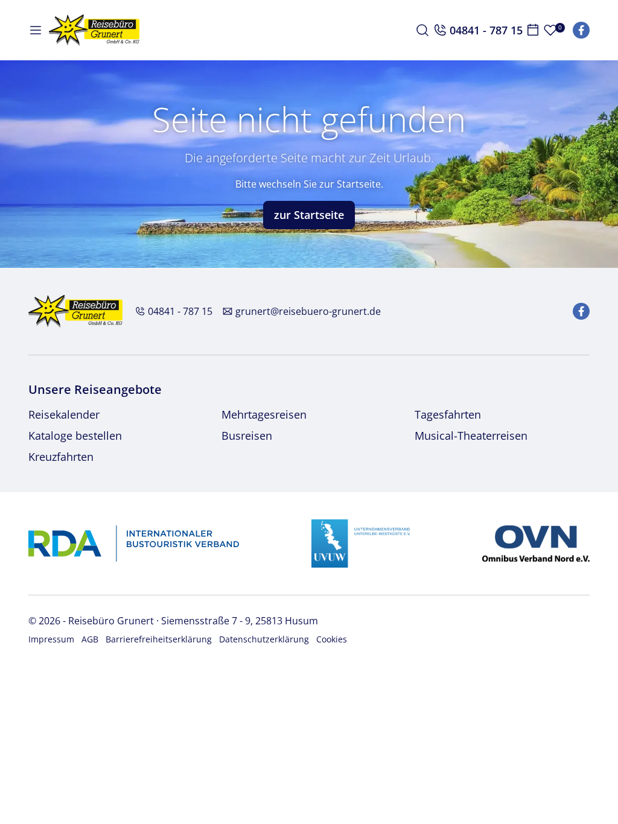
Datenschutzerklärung (264, 639)
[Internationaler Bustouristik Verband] (133, 542)
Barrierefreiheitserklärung (159, 639)
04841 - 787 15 (180, 311)
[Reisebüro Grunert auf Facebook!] (581, 30)
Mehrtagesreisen (264, 414)
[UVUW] (360, 542)
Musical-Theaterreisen (471, 435)
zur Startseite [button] (309, 215)
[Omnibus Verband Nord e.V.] (536, 542)
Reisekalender (64, 414)
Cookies (331, 639)
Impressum (51, 639)
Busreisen (246, 435)
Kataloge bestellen (75, 435)
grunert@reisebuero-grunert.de (308, 311)
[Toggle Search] (422, 30)
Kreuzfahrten (61, 456)
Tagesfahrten (448, 414)
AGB (89, 639)
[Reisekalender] (533, 30)
